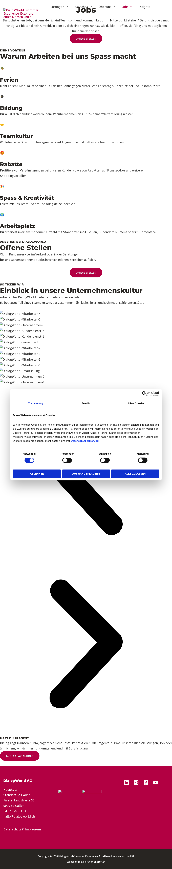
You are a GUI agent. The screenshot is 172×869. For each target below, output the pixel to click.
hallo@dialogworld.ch (19, 816)
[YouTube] (156, 782)
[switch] (67, 460)
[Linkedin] (126, 782)
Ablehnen (37, 473)
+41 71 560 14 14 (14, 811)
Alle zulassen (135, 473)
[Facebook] (146, 782)
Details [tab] (86, 403)
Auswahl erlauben (86, 473)
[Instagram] (136, 782)
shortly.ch (99, 861)
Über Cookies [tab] (136, 403)
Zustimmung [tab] (35, 403)
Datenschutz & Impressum (22, 829)
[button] (66, 6)
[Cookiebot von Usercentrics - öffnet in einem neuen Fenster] (144, 393)
